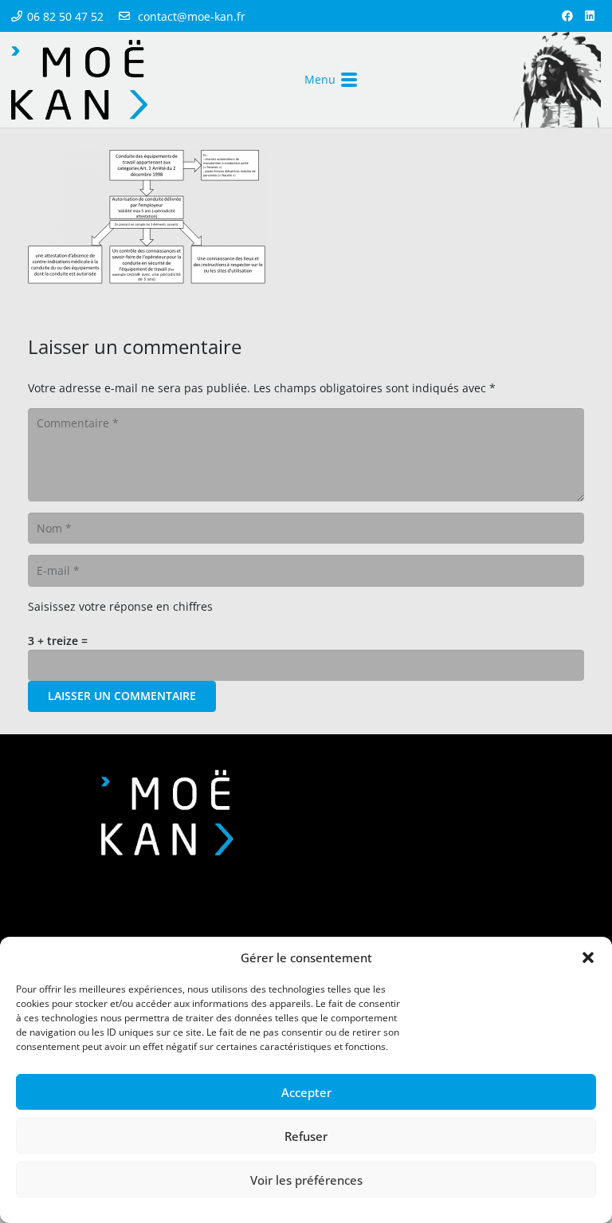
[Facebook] (567, 16)
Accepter (306, 1092)
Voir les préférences (306, 1180)
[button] (588, 957)
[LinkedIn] (590, 16)
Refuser (306, 1136)
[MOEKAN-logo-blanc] (167, 812)
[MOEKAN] (79, 80)
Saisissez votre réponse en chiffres (120, 606)
